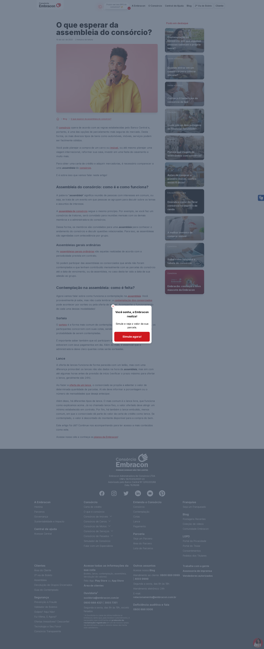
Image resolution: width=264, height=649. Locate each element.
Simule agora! (132, 336)
